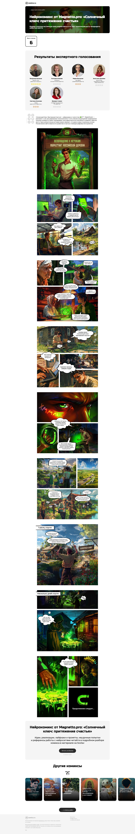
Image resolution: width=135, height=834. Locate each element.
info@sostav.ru (73, 818)
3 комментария (67, 754)
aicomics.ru (41, 820)
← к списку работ (67, 810)
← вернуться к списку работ (37, 10)
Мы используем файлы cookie (32, 824)
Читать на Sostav (67, 751)
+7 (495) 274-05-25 (75, 820)
